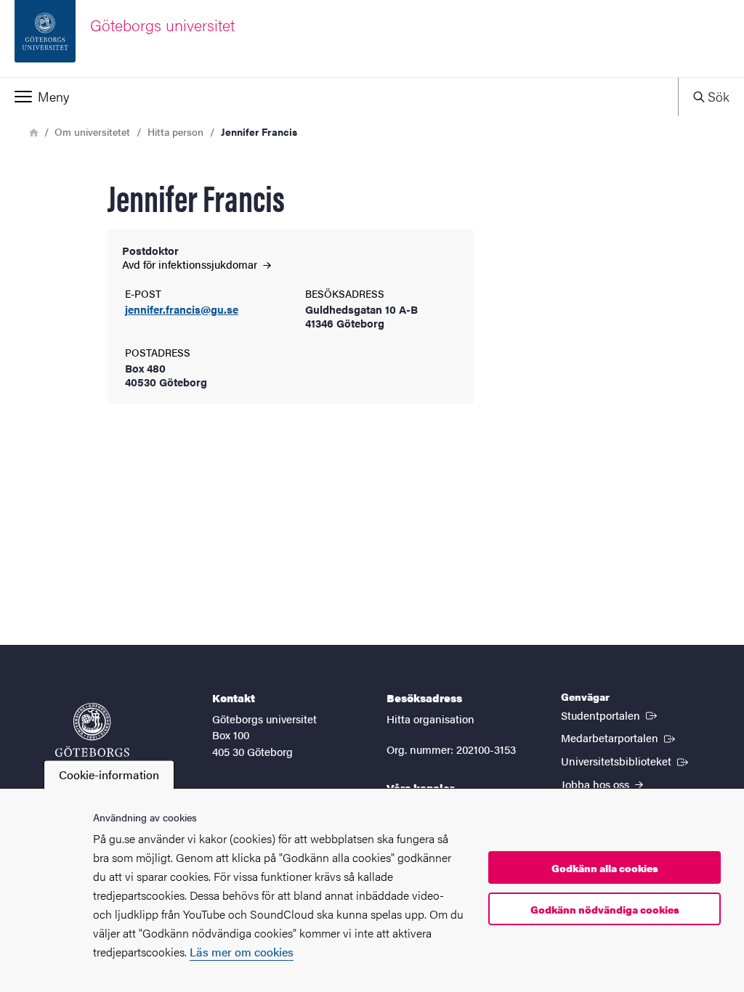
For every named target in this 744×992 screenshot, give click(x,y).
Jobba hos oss (596, 784)
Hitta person (175, 131)
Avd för (191, 264)
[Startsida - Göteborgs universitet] (92, 737)
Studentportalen (610, 715)
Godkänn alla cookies (604, 868)
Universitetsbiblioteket (626, 760)
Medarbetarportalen (619, 737)
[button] (339, 96)
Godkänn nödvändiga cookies (604, 909)
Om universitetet (92, 131)
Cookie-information (109, 774)
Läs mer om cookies (242, 951)
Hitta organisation (430, 718)
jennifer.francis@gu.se (181, 310)
